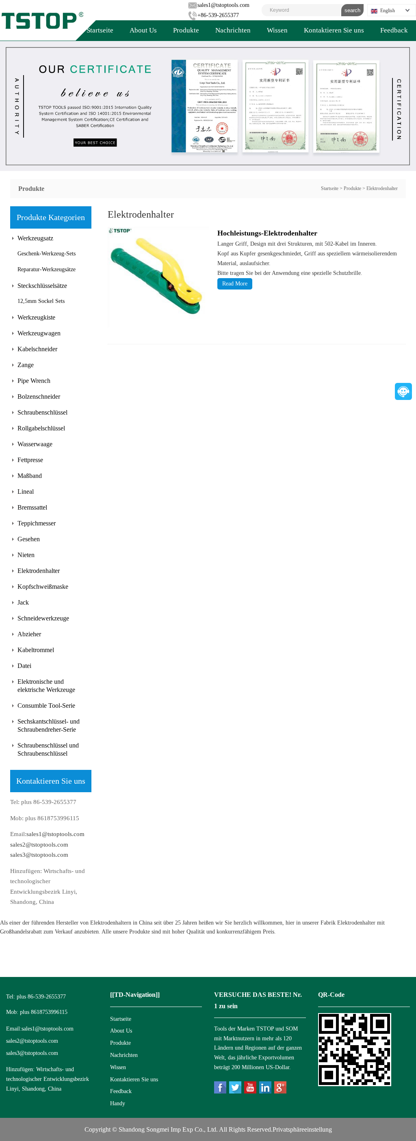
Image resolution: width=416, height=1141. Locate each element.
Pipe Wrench (33, 380)
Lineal (25, 491)
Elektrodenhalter (382, 188)
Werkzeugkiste (36, 317)
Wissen (277, 30)
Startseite (100, 30)
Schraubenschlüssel (42, 412)
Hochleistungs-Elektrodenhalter (267, 233)
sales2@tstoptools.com (39, 844)
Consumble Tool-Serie (46, 705)
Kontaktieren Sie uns (334, 30)
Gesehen (28, 539)
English (387, 10)
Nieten (26, 554)
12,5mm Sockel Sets (41, 301)
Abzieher (29, 634)
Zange (25, 364)
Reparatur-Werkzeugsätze (46, 269)
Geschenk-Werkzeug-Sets (46, 254)
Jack (23, 602)
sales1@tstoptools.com (223, 5)
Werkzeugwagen (39, 333)
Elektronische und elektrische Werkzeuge (46, 685)
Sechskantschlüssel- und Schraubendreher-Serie (48, 725)
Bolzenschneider (38, 396)
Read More (234, 284)
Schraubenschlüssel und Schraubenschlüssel (48, 749)
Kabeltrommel (35, 649)
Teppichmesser (36, 523)
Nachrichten (233, 30)
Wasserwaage (34, 444)
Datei (24, 665)
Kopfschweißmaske (42, 586)
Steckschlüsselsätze (42, 285)
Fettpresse (30, 459)
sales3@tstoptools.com (39, 854)
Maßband (29, 475)
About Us (143, 30)
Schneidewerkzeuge (43, 618)
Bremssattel (32, 507)
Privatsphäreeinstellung (302, 1129)
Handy (117, 1103)
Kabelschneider (37, 349)
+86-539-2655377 (218, 15)
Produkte (186, 30)
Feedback (394, 30)
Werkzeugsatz (35, 238)
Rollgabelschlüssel (41, 428)
